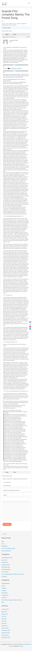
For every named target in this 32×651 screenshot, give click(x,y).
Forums (15, 23)
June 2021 (4, 618)
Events (3, 560)
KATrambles (5, 567)
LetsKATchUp (5, 569)
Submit (7, 524)
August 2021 (5, 614)
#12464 (28, 37)
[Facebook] (30, 322)
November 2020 (6, 632)
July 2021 (4, 616)
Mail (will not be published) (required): (11, 490)
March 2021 (5, 625)
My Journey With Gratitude (8, 548)
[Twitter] (30, 324)
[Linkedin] (30, 329)
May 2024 (4, 611)
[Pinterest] (30, 326)
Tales (3, 576)
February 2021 (5, 628)
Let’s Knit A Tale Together (7, 23)
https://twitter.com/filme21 (16, 68)
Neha (3, 541)
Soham (21, 646)
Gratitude (4, 562)
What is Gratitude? (6, 550)
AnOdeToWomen (6, 557)
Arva (3, 543)
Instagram (4, 564)
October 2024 (5, 609)
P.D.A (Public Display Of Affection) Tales (12, 574)
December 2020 (6, 630)
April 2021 (4, 623)
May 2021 (4, 621)
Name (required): (7, 485)
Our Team (4, 571)
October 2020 (5, 635)
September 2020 (6, 637)
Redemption (5, 546)
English (18, 23)
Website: (5, 495)
